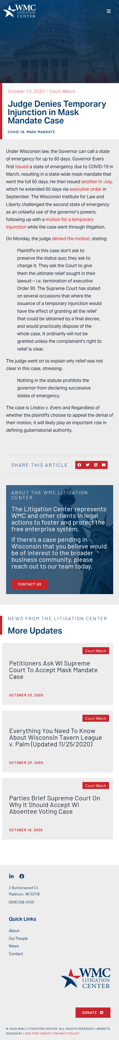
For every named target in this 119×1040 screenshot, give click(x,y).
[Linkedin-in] (11, 876)
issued (22, 167)
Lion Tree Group (37, 1033)
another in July (96, 182)
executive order (85, 189)
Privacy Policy (66, 1033)
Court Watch (62, 91)
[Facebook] (21, 876)
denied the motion (71, 239)
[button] (108, 11)
